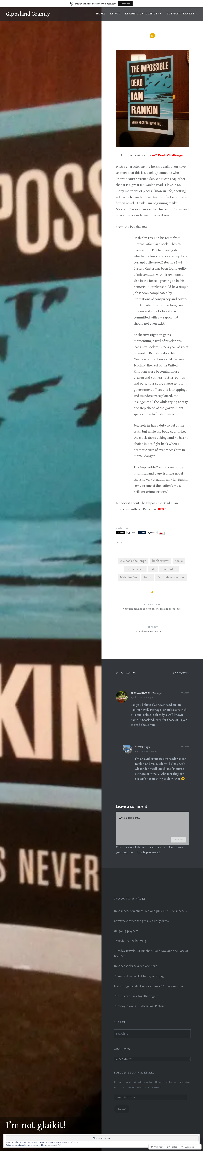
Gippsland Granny (28, 14)
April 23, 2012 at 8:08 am (146, 751)
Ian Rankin (169, 569)
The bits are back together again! (136, 996)
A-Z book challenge (133, 561)
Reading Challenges (142, 13)
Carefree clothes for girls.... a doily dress (141, 921)
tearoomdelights (143, 693)
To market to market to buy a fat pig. (139, 976)
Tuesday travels (181, 13)
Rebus (148, 577)
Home (100, 13)
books (179, 561)
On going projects (126, 931)
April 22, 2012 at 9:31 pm (142, 697)
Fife (153, 569)
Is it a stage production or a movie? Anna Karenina (148, 986)
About (115, 13)
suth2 (139, 747)
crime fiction (135, 569)
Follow (122, 1109)
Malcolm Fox (128, 577)
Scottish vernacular (171, 577)
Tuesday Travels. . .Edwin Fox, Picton (139, 1006)
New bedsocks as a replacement (135, 966)
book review (160, 561)
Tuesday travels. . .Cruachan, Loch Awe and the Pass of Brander (151, 953)
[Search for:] (152, 1033)
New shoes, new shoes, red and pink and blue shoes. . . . (151, 911)
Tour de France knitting (130, 941)
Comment (178, 839)
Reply (186, 693)
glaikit (167, 167)
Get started (125, 4)
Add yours (181, 673)
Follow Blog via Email (134, 1072)
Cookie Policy (57, 1145)
